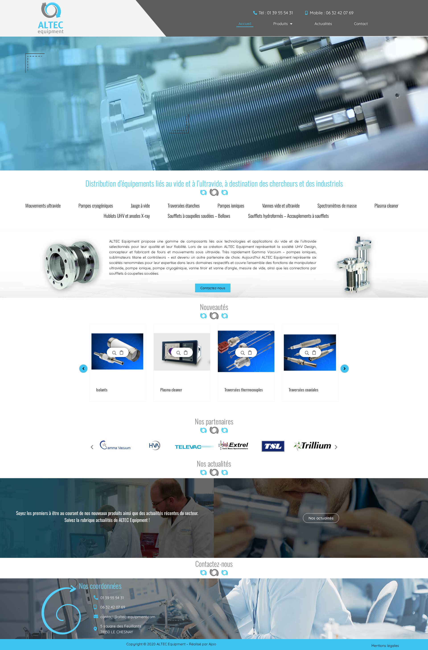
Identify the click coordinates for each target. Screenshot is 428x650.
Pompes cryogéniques (95, 205)
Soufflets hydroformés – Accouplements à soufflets (288, 215)
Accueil (245, 23)
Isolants (101, 389)
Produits (280, 23)
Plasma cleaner (386, 205)
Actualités (323, 23)
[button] (92, 447)
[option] (118, 363)
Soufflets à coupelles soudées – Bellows (199, 215)
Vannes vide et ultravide (281, 205)
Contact (361, 23)
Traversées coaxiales (303, 389)
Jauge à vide (140, 205)
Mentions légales (385, 645)
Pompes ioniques (231, 205)
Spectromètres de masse (337, 205)
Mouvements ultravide (43, 205)
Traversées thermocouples (243, 389)
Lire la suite (121, 352)
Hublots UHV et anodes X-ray (127, 215)
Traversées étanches (184, 205)
